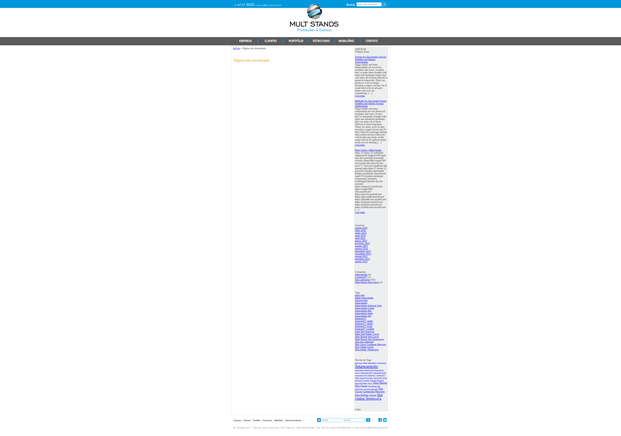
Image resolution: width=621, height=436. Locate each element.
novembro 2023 (363, 253)
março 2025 (361, 240)
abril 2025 (360, 238)
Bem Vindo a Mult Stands (368, 150)
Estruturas (321, 41)
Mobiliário (346, 41)
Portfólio (296, 41)
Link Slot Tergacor (364, 331)
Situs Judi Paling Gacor (367, 334)
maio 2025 (360, 235)
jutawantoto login (364, 313)
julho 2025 (360, 230)
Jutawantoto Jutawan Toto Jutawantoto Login (368, 307)
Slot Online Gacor (364, 347)
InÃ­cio (236, 48)
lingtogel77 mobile (364, 329)
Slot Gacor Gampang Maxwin (370, 344)
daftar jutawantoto (364, 297)
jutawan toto (361, 300)
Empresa (245, 41)
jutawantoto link (363, 310)
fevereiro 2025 (362, 243)
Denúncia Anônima (293, 421)
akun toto (360, 295)
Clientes (271, 41)
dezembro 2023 (363, 251)
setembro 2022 (362, 259)
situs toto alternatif (364, 341)
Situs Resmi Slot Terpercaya (369, 339)
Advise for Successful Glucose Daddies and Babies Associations (370, 59)
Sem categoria (362, 279)
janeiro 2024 (361, 248)
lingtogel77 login (363, 326)
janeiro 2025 (361, 246)
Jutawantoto (361, 274)
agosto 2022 (361, 261)
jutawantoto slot (363, 316)
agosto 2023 (361, 256)
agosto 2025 (361, 227)
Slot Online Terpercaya (367, 349)
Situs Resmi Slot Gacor (367, 282)
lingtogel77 (360, 318)
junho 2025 (361, 233)
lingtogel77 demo (364, 323)
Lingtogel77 (361, 277)
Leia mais (360, 95)
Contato (372, 41)
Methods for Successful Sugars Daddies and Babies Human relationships (371, 104)
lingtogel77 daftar (364, 321)
